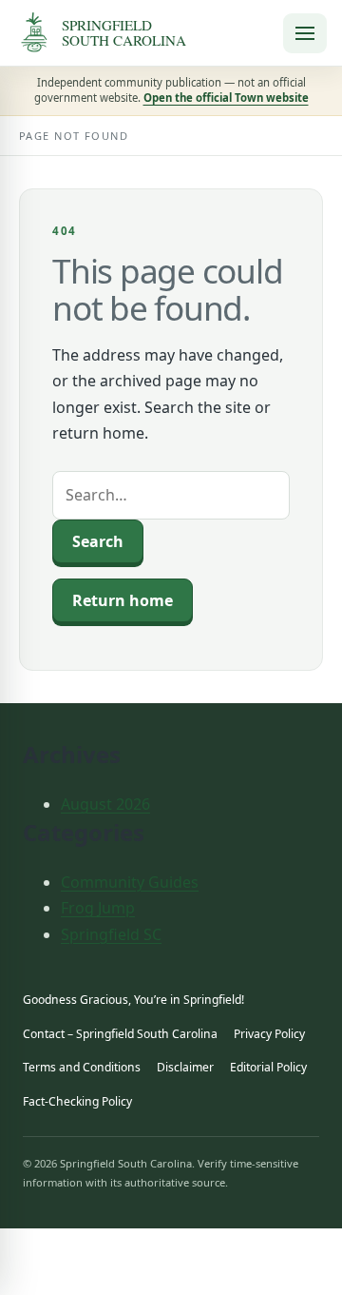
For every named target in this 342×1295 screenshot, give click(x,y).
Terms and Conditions (82, 1067)
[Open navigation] (305, 33)
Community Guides (130, 882)
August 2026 (105, 804)
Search (98, 541)
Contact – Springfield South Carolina (120, 1034)
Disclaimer (185, 1067)
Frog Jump (98, 907)
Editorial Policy (268, 1067)
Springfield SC (111, 934)
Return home (122, 600)
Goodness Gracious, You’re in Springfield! (133, 999)
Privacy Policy (269, 1034)
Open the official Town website (226, 97)
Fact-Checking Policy (77, 1101)
